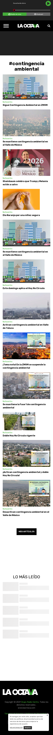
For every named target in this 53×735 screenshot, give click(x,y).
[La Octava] (28, 25)
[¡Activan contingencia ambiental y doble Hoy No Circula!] (26, 453)
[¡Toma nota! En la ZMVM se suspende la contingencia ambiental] (26, 345)
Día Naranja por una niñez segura (21, 215)
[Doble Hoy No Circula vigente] (19, 421)
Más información (16, 727)
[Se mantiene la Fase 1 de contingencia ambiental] (26, 385)
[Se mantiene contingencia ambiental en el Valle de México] (26, 122)
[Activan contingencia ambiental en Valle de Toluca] (26, 306)
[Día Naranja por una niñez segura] (21, 199)
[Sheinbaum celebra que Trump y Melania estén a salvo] (26, 162)
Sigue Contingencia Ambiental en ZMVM (25, 105)
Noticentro (7, 102)
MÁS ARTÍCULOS (27, 531)
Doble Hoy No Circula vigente (19, 435)
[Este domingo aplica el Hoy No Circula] (24, 271)
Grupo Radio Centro (30, 702)
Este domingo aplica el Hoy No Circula (24, 288)
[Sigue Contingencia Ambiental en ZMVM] (25, 87)
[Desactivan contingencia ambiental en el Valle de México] (26, 493)
